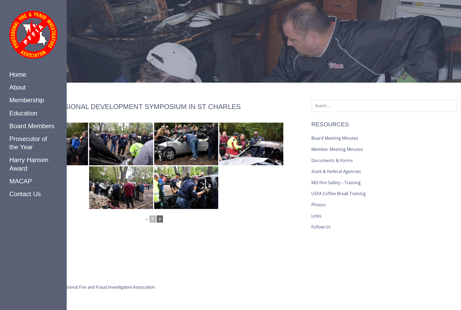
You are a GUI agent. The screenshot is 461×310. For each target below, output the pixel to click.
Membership (26, 100)
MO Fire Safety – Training (336, 183)
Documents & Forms (332, 160)
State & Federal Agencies (336, 171)
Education (23, 113)
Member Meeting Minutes (337, 149)
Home (17, 74)
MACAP (20, 181)
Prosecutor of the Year (28, 143)
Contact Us (25, 194)
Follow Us (321, 227)
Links (316, 216)
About (17, 87)
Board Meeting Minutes (334, 138)
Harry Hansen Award (28, 164)
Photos (318, 205)
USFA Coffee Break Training (338, 193)
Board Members (31, 126)
